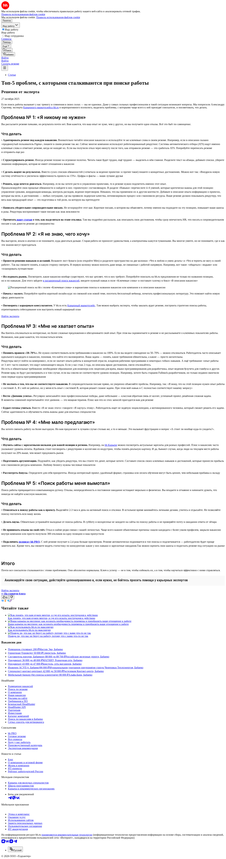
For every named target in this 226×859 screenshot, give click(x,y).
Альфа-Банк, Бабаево (80, 674)
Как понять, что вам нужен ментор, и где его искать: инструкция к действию (51, 618)
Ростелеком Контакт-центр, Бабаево (83, 671)
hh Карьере (111, 445)
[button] (5, 57)
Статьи (12, 74)
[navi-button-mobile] (4, 68)
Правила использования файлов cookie (58, 17)
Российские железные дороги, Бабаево (87, 656)
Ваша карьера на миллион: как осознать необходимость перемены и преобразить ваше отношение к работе (68, 624)
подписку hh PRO (29, 541)
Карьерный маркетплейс (81, 305)
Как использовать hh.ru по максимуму (29, 630)
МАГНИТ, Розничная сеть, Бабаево (62, 660)
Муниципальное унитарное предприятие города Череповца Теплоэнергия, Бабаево (96, 667)
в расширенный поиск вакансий (61, 280)
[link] (7, 50)
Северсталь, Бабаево (54, 653)
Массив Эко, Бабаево (51, 649)
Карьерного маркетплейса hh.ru (41, 107)
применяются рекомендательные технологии (67, 834)
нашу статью (24, 219)
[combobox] (15, 849)
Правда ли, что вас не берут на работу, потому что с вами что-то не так (48, 636)
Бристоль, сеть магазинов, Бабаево (62, 663)
